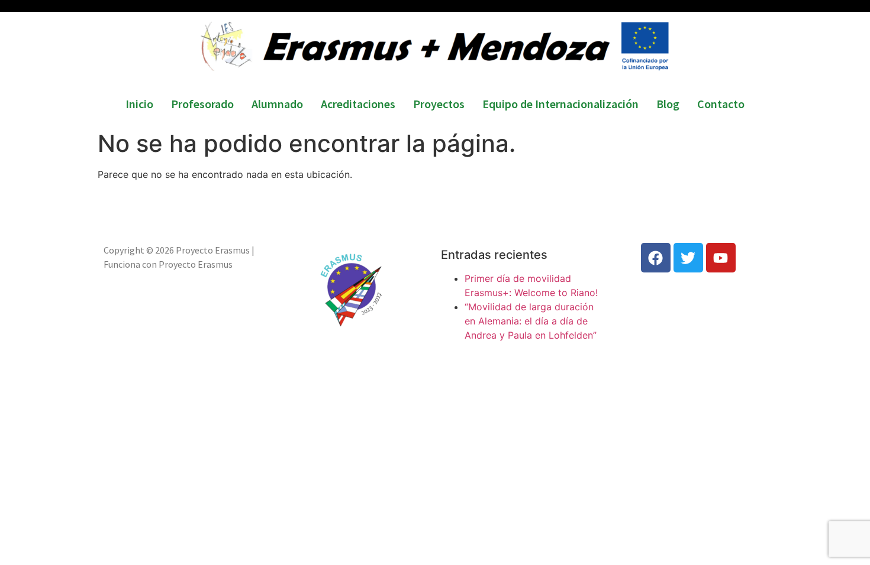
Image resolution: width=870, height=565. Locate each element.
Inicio (139, 103)
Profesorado (202, 103)
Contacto (721, 103)
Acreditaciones (358, 103)
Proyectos (439, 103)
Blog (667, 103)
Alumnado (277, 103)
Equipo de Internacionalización (560, 103)
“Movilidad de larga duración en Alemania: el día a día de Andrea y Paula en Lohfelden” (531, 321)
